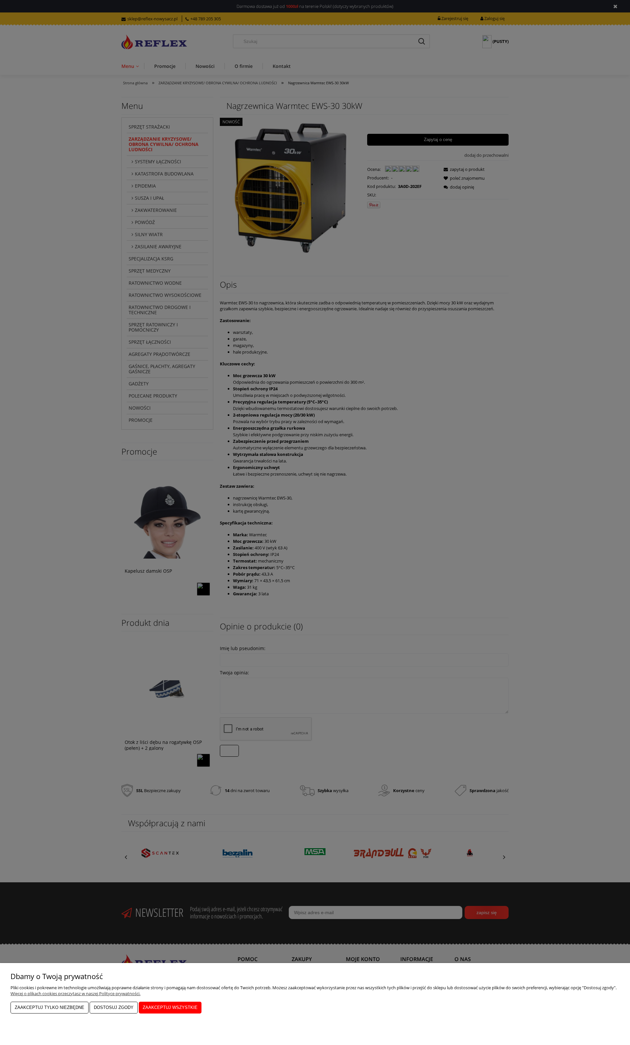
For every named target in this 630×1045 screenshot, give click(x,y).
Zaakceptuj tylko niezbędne (49, 1007)
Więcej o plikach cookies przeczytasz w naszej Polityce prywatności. (75, 993)
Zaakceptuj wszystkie (170, 1007)
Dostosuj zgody (114, 1007)
